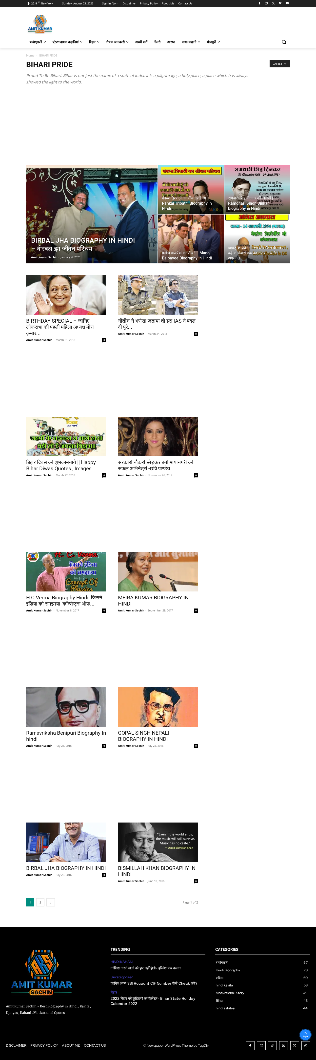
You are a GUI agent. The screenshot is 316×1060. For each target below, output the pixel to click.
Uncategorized (122, 977)
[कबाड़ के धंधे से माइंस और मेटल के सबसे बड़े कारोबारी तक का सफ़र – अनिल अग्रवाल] (257, 239)
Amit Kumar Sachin (44, 257)
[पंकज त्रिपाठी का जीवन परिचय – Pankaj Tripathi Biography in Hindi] (191, 189)
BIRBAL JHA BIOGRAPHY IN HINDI (66, 868)
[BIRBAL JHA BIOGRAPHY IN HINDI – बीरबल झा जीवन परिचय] (92, 222)
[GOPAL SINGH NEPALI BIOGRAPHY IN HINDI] (158, 707)
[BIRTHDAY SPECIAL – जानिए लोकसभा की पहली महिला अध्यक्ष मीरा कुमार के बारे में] (66, 295)
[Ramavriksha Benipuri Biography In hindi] (66, 707)
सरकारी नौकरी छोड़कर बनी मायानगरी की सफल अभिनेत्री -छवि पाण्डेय (155, 465)
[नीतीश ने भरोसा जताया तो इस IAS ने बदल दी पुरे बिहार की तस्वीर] (158, 295)
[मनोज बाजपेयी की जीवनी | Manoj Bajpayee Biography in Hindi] (191, 239)
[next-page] (50, 902)
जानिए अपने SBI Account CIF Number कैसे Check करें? (154, 984)
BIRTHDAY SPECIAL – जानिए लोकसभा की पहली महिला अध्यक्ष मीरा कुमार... (60, 327)
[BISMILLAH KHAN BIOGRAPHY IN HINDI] (158, 842)
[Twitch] (283, 1045)
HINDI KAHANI (122, 962)
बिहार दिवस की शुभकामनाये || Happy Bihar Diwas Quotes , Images (61, 465)
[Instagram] (266, 3)
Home (30, 55)
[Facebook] (259, 3)
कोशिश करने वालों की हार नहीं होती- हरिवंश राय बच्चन (146, 968)
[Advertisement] (158, 127)
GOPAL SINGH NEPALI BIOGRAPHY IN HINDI (143, 736)
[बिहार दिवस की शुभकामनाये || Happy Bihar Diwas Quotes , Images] (66, 436)
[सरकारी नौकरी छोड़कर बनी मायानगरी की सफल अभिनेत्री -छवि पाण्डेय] (158, 436)
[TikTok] (272, 1045)
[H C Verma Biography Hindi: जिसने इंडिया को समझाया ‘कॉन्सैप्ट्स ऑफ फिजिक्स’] (66, 571)
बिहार (114, 992)
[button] (284, 42)
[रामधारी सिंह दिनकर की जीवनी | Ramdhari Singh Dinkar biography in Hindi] (257, 189)
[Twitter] (273, 3)
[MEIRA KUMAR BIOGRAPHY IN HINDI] (158, 571)
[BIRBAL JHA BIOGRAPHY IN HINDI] (66, 842)
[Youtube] (287, 3)
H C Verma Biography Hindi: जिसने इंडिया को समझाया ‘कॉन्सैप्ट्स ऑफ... (64, 601)
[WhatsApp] (305, 1045)
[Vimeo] (280, 3)
